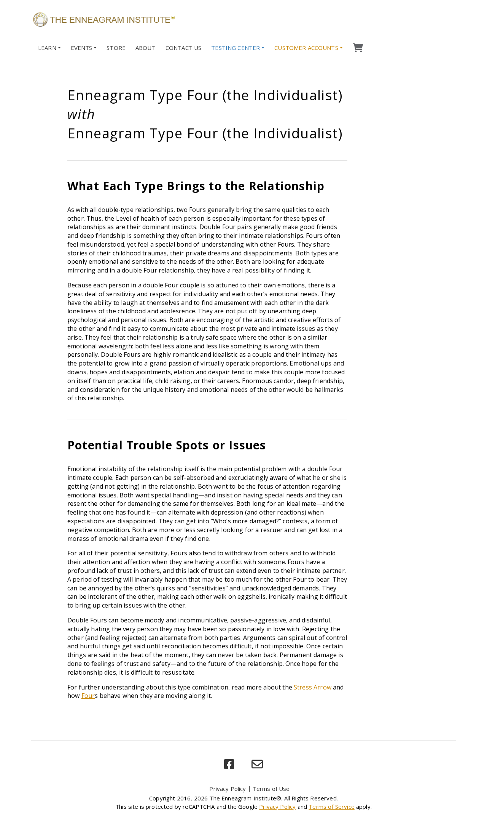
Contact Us (184, 47)
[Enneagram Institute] (103, 19)
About (145, 47)
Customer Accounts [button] (306, 47)
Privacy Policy (227, 788)
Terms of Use (271, 788)
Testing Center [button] (235, 47)
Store (116, 47)
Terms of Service (332, 806)
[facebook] (229, 764)
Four (88, 695)
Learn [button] (47, 47)
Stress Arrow (312, 687)
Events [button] (81, 47)
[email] (257, 764)
